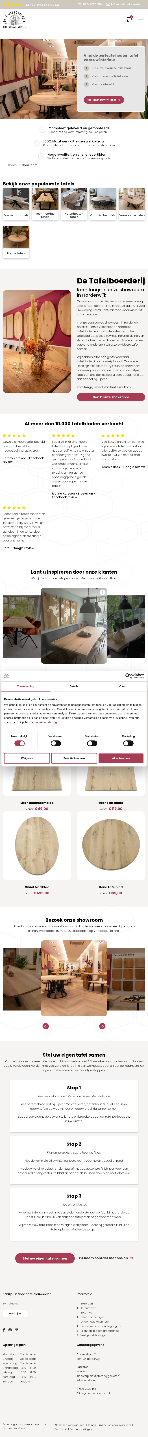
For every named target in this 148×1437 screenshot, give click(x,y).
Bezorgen (86, 1303)
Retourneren (88, 1308)
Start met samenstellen (102, 99)
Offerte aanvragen (92, 1317)
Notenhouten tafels (74, 215)
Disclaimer (61, 1429)
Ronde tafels (16, 253)
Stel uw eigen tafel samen (45, 1258)
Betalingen (87, 1312)
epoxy (34, 1109)
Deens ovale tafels (132, 215)
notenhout (94, 1104)
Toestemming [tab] (25, 686)
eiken (81, 1104)
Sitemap (91, 1425)
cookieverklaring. (46, 722)
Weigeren (27, 758)
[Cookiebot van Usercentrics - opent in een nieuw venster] (128, 676)
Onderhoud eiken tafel (94, 1321)
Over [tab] (122, 686)
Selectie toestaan (74, 758)
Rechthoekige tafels (45, 215)
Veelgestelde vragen (93, 1335)
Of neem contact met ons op (103, 1258)
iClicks (21, 1428)
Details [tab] (74, 686)
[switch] (56, 743)
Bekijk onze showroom (111, 397)
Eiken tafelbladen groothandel (99, 1331)
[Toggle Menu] (140, 19)
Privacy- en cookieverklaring (115, 1425)
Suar (106, 1104)
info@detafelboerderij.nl (128, 4)
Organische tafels (103, 215)
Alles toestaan (121, 758)
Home (12, 165)
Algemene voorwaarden (69, 1425)
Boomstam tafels (16, 215)
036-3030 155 (92, 4)
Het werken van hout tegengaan (101, 1326)
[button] (46, 1026)
